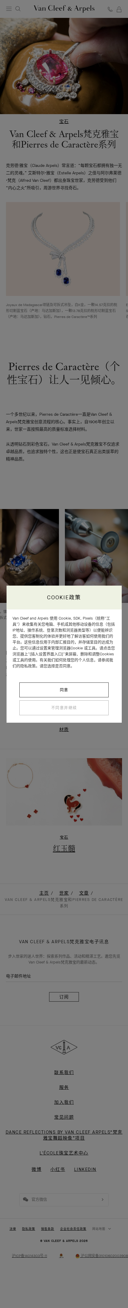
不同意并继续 (64, 707)
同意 (64, 689)
